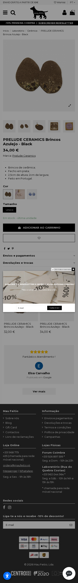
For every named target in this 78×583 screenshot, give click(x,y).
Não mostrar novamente (63, 269)
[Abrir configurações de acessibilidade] (7, 576)
